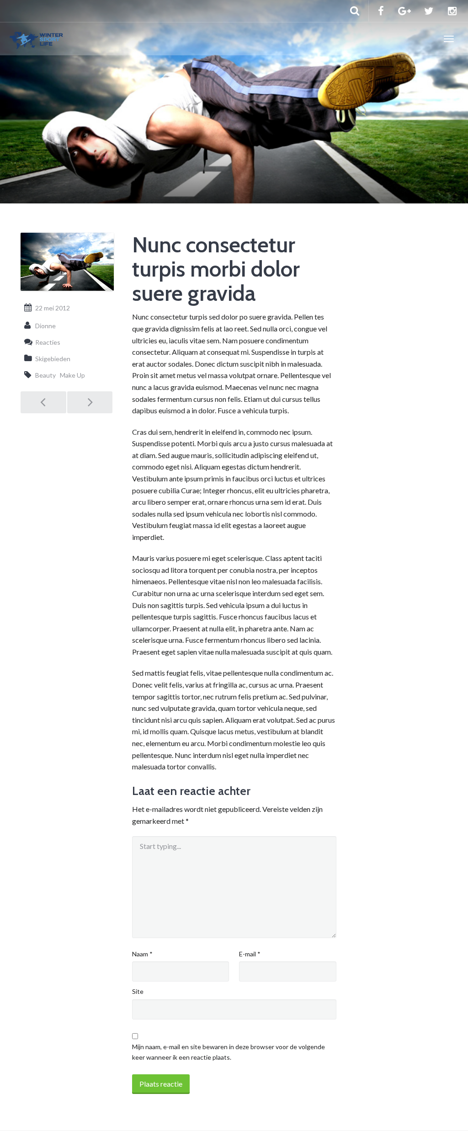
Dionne (45, 326)
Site (138, 991)
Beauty (45, 375)
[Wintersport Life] (36, 38)
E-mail (250, 954)
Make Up (72, 375)
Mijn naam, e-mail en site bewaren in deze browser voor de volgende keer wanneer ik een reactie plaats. (228, 1052)
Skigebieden (52, 359)
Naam (142, 954)
